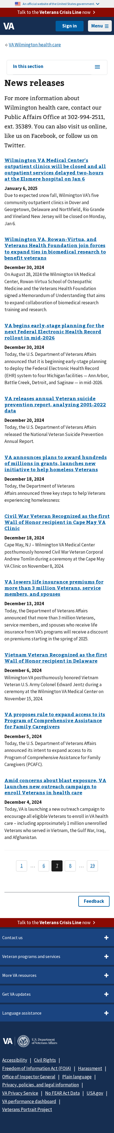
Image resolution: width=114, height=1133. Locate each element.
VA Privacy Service (20, 1093)
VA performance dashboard (29, 1101)
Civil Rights (45, 1060)
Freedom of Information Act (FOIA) (36, 1068)
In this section (28, 66)
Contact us (12, 937)
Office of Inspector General (28, 1077)
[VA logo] (8, 26)
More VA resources (19, 975)
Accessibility (14, 1060)
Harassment (90, 1068)
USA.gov (95, 1093)
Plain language (77, 1077)
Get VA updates (16, 994)
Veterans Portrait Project (27, 1109)
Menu (97, 26)
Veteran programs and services (31, 956)
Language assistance (22, 1013)
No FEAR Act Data (62, 1093)
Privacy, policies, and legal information (40, 1085)
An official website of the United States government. (59, 4)
